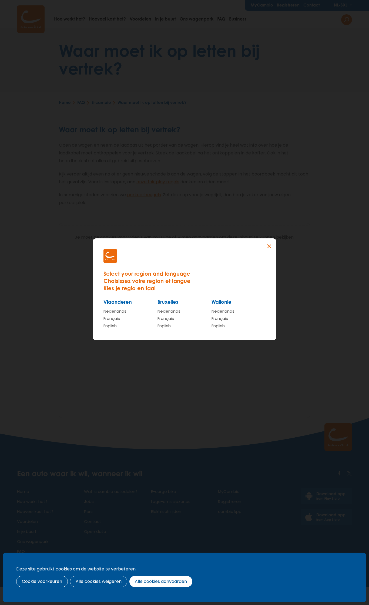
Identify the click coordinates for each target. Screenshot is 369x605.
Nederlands (114, 311)
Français (111, 318)
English (110, 326)
